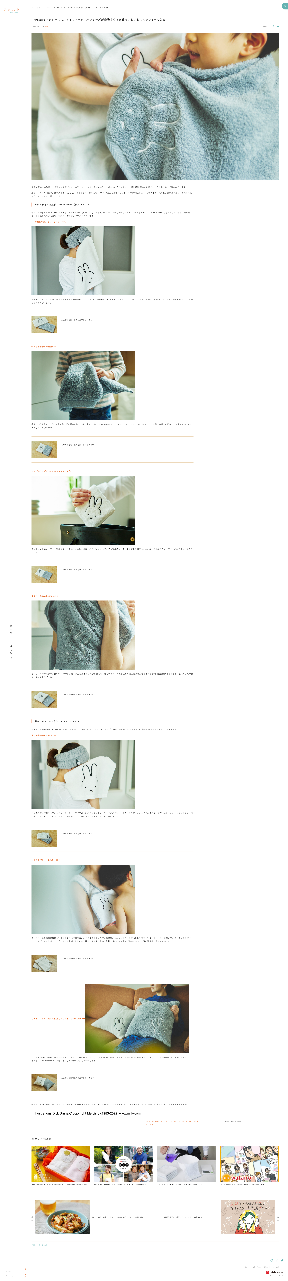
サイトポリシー (278, 1267)
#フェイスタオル (177, 1121)
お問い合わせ (256, 1267)
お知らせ (247, 1267)
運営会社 (267, 1267)
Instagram (11, 1276)
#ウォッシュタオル (193, 1121)
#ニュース (165, 1121)
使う (40, 7)
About (9, 1272)
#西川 (148, 1121)
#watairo (155, 1121)
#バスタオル (150, 1124)
